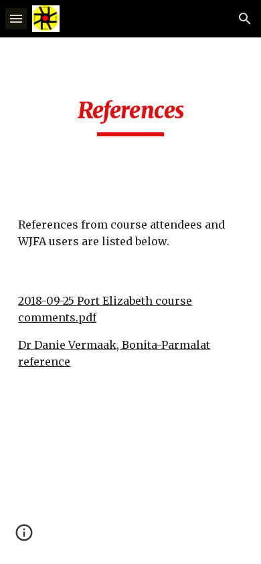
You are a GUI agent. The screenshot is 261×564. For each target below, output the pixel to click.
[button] (16, 18)
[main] (130, 116)
